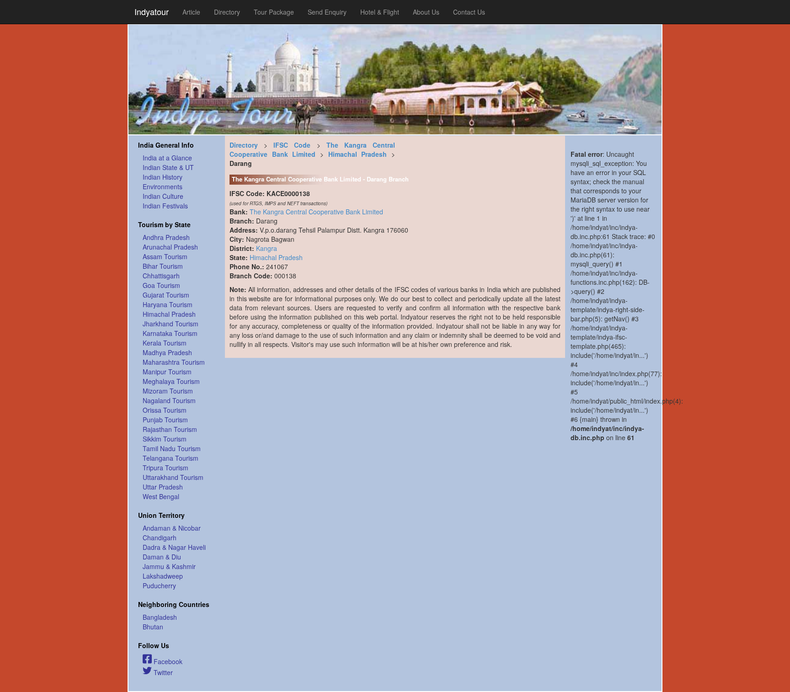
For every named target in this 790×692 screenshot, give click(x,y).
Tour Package (274, 11)
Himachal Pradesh (357, 154)
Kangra (266, 248)
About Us (426, 11)
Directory (227, 11)
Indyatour (151, 11)
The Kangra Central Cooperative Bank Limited (312, 149)
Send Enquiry (327, 11)
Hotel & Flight (379, 11)
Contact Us (469, 11)
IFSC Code (291, 144)
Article (191, 11)
